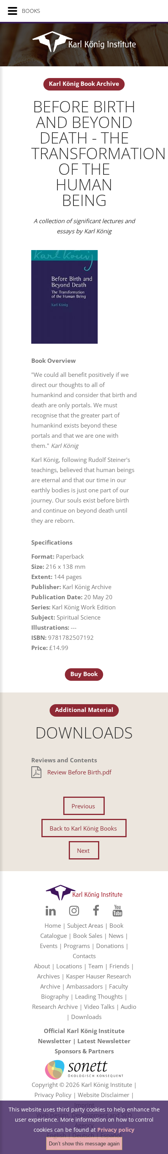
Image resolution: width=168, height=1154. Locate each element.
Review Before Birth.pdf (79, 772)
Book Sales (87, 935)
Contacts (84, 956)
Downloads (86, 1017)
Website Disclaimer (103, 1095)
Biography (55, 996)
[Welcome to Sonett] (84, 1065)
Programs (77, 946)
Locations (69, 966)
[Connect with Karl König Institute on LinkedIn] (51, 910)
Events (48, 946)
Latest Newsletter (103, 1041)
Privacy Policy (52, 1095)
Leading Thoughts (99, 996)
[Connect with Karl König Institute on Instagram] (74, 910)
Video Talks (99, 1006)
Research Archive (55, 1006)
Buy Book (84, 674)
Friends (119, 966)
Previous (83, 806)
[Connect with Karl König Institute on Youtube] (118, 910)
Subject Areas (85, 925)
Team (95, 966)
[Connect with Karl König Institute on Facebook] (96, 910)
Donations (110, 946)
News (116, 935)
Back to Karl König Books (83, 828)
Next (83, 850)
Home (53, 925)
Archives (48, 976)
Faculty (118, 986)
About (42, 966)
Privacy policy (115, 1129)
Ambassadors (84, 986)
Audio (128, 1006)
